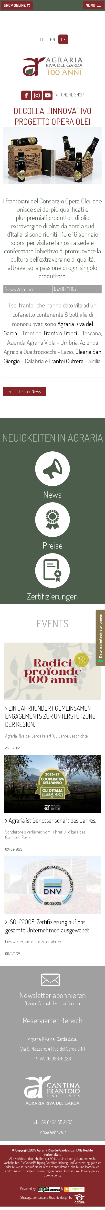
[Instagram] (37, 95)
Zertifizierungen (52, 596)
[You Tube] (47, 95)
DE (63, 39)
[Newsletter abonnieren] (52, 985)
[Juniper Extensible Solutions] (74, 1189)
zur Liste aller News (25, 391)
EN (52, 39)
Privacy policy (90, 1171)
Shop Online (15, 5)
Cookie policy (52, 1175)
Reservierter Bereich (53, 1020)
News (52, 494)
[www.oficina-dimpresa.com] (79, 1197)
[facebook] (26, 95)
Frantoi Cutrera (66, 361)
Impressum (71, 1171)
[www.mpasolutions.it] (49, 1189)
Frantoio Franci (60, 333)
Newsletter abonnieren (52, 995)
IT (41, 39)
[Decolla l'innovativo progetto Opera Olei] (52, 185)
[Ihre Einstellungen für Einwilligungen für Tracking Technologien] (100, 638)
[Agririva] (52, 82)
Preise (52, 545)
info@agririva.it (53, 1132)
